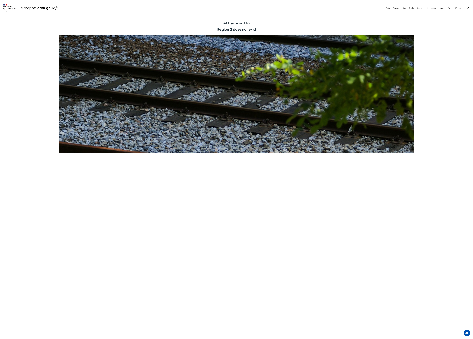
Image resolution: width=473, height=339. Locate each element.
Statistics (420, 8)
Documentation (399, 8)
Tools (411, 8)
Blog (449, 8)
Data (388, 8)
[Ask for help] (467, 333)
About (442, 8)
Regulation (431, 8)
